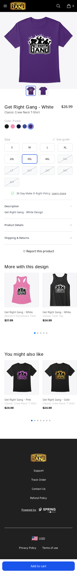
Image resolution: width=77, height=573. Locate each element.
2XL (12, 159)
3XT (65, 170)
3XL (29, 159)
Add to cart (38, 566)
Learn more (59, 193)
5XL (65, 159)
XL (65, 147)
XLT (29, 170)
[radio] (11, 147)
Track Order (38, 479)
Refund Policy (38, 497)
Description (11, 206)
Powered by (28, 509)
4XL (47, 159)
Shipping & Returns (16, 238)
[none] (61, 139)
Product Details (14, 225)
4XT (12, 182)
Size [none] (7, 139)
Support (39, 470)
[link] (22, 290)
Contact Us (38, 488)
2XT (47, 170)
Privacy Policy (27, 547)
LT (11, 170)
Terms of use (50, 547)
